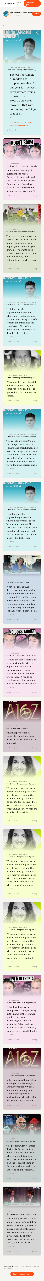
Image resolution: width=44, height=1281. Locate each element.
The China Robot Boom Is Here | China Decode (22, 166)
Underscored (10, 3)
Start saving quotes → (22, 1274)
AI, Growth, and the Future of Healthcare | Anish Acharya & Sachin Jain (22, 1076)
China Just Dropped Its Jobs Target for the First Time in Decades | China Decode (22, 655)
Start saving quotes (30, 3)
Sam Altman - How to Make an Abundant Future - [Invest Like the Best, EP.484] (22, 305)
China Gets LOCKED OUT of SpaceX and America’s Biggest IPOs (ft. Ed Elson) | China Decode (22, 1003)
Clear (20, 26)
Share (11, 130)
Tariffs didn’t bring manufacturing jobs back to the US (22, 378)
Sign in (19, 3)
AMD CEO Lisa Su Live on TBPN (17, 582)
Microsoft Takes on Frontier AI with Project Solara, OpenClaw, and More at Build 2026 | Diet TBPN (22, 1141)
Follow (36, 14)
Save (18, 130)
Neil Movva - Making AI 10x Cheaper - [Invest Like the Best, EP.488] (22, 70)
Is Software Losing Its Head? (17, 728)
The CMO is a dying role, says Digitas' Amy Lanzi (22, 784)
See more (13, 118)
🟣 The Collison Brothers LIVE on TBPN (21, 1214)
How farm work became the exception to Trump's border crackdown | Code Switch (22, 232)
